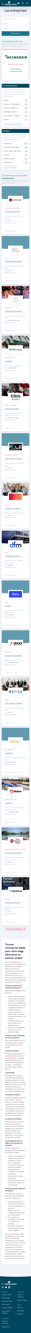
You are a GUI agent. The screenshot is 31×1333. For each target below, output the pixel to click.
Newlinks (20, 1307)
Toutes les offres (6, 1295)
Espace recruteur (22, 1300)
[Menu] (27, 3)
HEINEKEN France (15, 64)
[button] (18, 3)
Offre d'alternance (7, 1301)
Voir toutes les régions (10, 167)
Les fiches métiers (7, 1308)
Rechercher (16, 33)
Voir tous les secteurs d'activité (13, 124)
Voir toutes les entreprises (14, 929)
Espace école (6, 1327)
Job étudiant (5, 1304)
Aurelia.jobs (20, 1311)
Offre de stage (6, 1298)
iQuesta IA (20, 1314)
